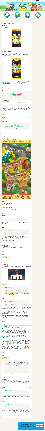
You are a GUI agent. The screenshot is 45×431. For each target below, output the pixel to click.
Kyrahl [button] (5, 387)
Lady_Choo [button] (5, 25)
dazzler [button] (5, 256)
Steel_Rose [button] (6, 100)
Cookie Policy (24, 427)
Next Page (16, 415)
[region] (31, 426)
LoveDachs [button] (6, 120)
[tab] (22, 20)
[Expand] (16, 128)
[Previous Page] (27, 98)
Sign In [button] (14, 94)
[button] (3, 25)
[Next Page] (30, 98)
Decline (39, 426)
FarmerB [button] (6, 390)
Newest (5, 98)
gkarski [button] (5, 379)
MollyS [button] (5, 264)
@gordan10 (4, 328)
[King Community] (22, 1)
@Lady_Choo (4, 117)
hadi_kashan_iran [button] (7, 138)
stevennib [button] (5, 357)
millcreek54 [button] (6, 218)
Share (3, 90)
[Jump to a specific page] (31, 98)
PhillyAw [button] (5, 284)
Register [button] (18, 94)
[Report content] (30, 23)
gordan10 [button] (6, 404)
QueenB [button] (16, 26)
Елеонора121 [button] (6, 320)
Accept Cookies (39, 424)
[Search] (35, 1)
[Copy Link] (8, 101)
